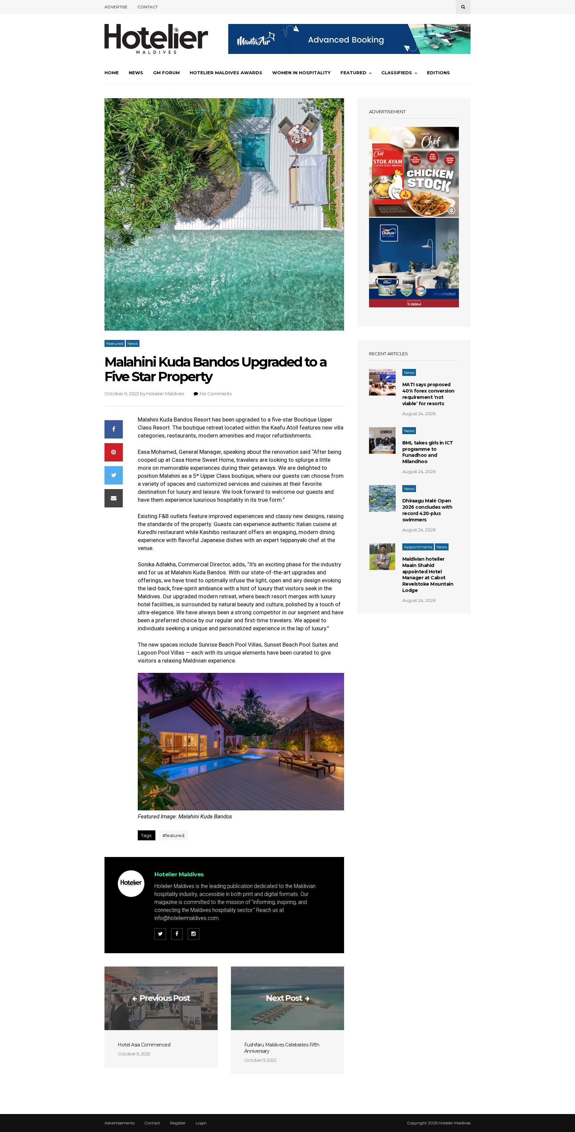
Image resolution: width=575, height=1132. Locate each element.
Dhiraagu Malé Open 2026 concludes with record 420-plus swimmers (427, 510)
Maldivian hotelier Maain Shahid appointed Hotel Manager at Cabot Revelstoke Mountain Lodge (428, 574)
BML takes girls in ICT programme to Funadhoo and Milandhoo (427, 452)
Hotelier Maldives (165, 393)
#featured (173, 835)
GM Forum (166, 72)
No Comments (216, 393)
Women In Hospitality (301, 72)
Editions (438, 72)
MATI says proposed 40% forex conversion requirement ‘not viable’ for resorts (428, 394)
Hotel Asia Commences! (144, 1045)
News (136, 72)
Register (178, 1123)
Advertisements (119, 1123)
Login (201, 1123)
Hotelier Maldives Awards (226, 72)
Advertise (115, 6)
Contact (147, 6)
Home (111, 72)
